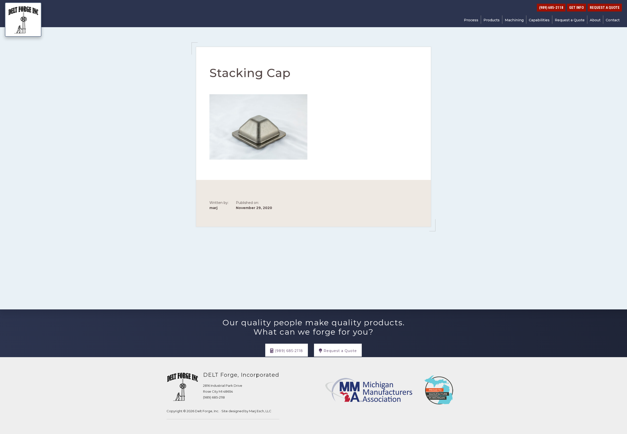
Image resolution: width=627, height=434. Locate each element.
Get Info (576, 7)
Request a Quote (605, 7)
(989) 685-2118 (214, 397)
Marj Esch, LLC (260, 411)
